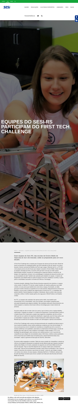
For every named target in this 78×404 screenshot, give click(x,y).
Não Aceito (67, 398)
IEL (42, 402)
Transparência (29, 16)
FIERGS (27, 402)
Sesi (66, 7)
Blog (72, 7)
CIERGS (31, 402)
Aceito (60, 398)
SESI (35, 402)
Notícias (21, 250)
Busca (42, 16)
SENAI (38, 402)
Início (15, 250)
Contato (38, 16)
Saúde (26, 7)
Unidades (60, 7)
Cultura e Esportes (47, 7)
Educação (34, 7)
